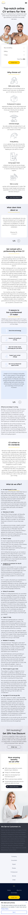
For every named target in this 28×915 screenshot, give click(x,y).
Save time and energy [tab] (15, 330)
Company (14, 856)
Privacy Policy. (5, 909)
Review (14, 868)
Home (9, 890)
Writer (14, 879)
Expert (14, 864)
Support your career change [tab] (15, 356)
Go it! (14, 912)
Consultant (14, 860)
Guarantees (14, 892)
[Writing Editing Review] (14, 51)
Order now (14, 747)
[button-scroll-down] (14, 41)
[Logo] (3, 2)
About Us (19, 890)
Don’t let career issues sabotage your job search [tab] (15, 347)
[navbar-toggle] (26, 2)
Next (18, 240)
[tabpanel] (14, 385)
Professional (14, 872)
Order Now (14, 62)
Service (14, 876)
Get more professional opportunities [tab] (15, 364)
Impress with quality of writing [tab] (15, 339)
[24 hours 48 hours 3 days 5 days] (14, 55)
